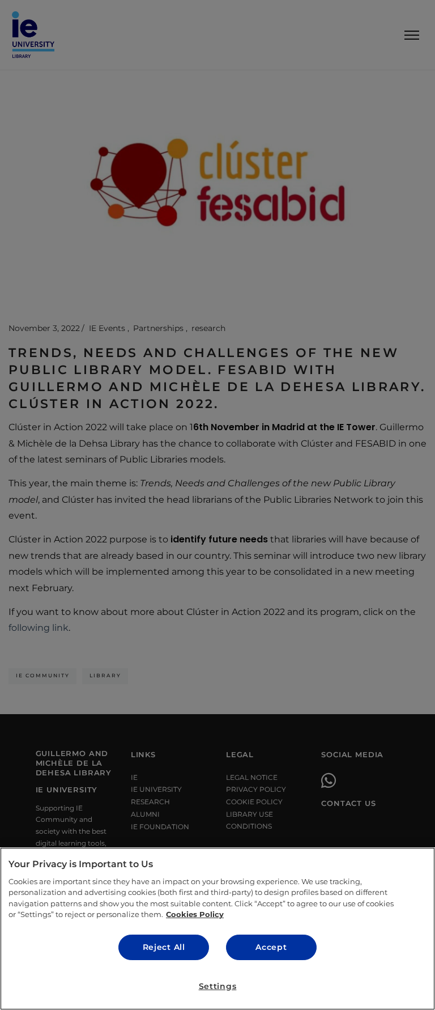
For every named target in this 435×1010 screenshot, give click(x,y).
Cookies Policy (195, 914)
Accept (271, 947)
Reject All (164, 947)
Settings (218, 986)
